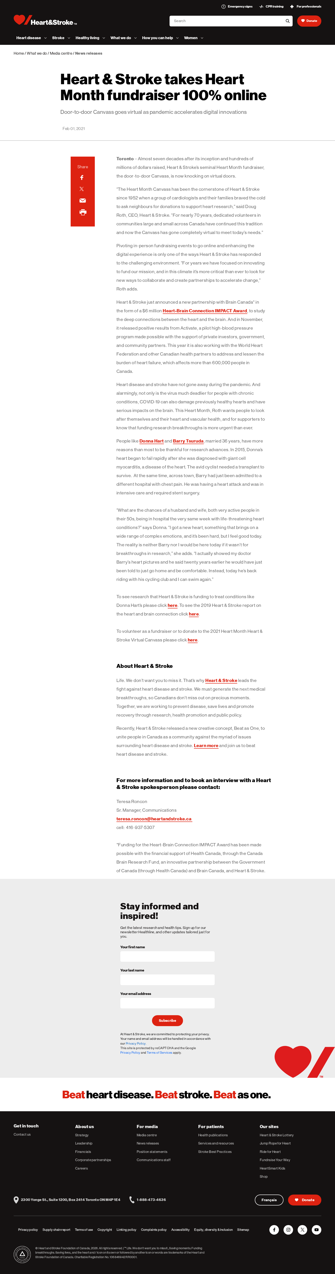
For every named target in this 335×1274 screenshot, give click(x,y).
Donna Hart (151, 441)
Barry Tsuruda (188, 441)
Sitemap (243, 1229)
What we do (37, 53)
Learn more (206, 745)
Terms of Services (160, 1052)
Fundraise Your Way (275, 1160)
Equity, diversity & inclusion (213, 1229)
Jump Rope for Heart (275, 1143)
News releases (148, 1143)
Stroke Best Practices (215, 1152)
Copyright (105, 1229)
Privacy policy (28, 1229)
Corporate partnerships (93, 1160)
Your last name (132, 971)
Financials (83, 1152)
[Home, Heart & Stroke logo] (45, 20)
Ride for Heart (270, 1152)
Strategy (82, 1135)
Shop (264, 1176)
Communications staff (153, 1160)
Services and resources (216, 1143)
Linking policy (127, 1229)
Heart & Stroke (221, 680)
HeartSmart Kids (272, 1168)
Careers (81, 1168)
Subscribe (167, 1020)
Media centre (61, 53)
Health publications (213, 1135)
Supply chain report (56, 1229)
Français (269, 1200)
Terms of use (84, 1229)
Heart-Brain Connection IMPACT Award (205, 310)
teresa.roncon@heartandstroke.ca (154, 818)
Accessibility (180, 1229)
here (173, 605)
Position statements (152, 1152)
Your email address (135, 994)
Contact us (22, 1134)
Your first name (132, 947)
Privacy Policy (130, 1052)
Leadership (84, 1143)
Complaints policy (154, 1229)
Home (19, 53)
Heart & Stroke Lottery (277, 1135)
